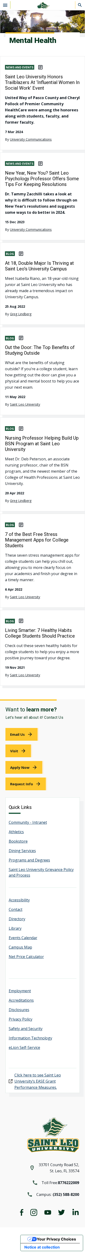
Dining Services (22, 850)
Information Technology (30, 1038)
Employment (20, 990)
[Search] (80, 5)
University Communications (31, 139)
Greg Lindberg (20, 314)
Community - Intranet (28, 822)
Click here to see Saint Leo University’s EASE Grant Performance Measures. (37, 1081)
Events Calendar (23, 937)
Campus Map (20, 947)
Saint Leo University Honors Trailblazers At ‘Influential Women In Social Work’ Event (42, 82)
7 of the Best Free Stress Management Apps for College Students (36, 539)
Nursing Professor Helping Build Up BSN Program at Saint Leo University (42, 443)
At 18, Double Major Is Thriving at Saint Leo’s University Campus (39, 266)
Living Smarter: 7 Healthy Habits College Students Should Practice (40, 633)
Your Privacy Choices (56, 1239)
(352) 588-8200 (66, 1194)
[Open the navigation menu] (5, 5)
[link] (22, 734)
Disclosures (19, 1009)
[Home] (42, 5)
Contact (15, 909)
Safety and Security (25, 1028)
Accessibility (19, 900)
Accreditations (21, 1000)
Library (15, 928)
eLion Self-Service (24, 1047)
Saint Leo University (25, 404)
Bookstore (18, 841)
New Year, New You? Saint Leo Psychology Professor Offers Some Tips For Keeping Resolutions (42, 178)
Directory (17, 918)
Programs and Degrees (29, 860)
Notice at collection (42, 1247)
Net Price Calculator (26, 956)
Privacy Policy (20, 1019)
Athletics (16, 831)
